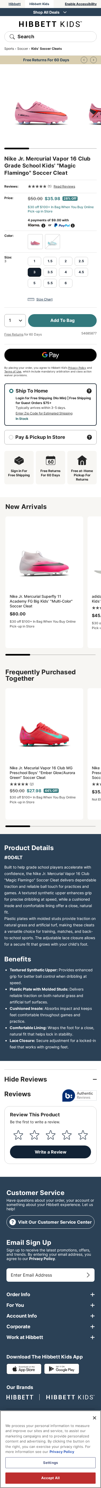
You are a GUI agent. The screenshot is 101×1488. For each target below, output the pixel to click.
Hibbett (15, 4)
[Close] (94, 1418)
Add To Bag (62, 320)
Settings (50, 1462)
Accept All (50, 1478)
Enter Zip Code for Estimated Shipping (44, 413)
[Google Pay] (50, 355)
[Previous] (84, 60)
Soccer (22, 49)
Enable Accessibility (81, 4)
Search (26, 36)
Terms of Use (12, 371)
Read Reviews (64, 186)
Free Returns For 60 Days (46, 60)
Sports (9, 49)
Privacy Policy (77, 367)
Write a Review (51, 1152)
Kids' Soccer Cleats (46, 49)
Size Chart (44, 299)
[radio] (35, 241)
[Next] (93, 60)
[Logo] (50, 23)
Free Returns (13, 334)
